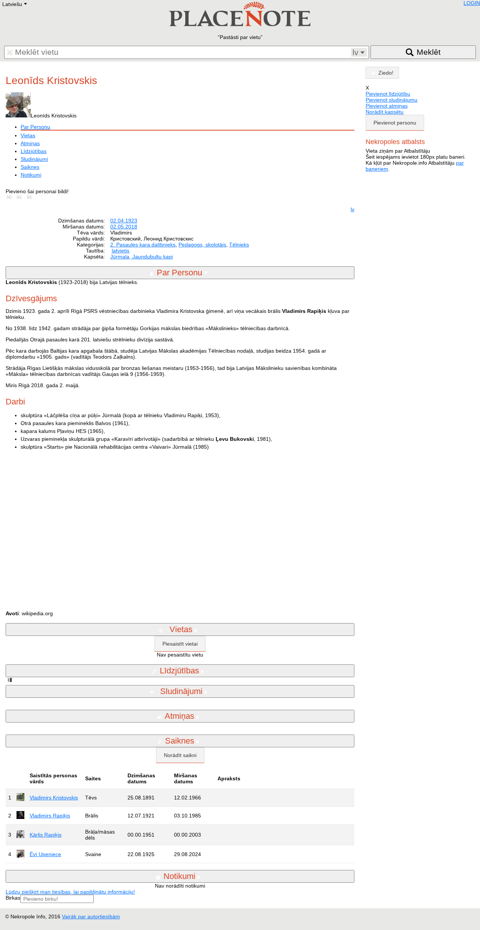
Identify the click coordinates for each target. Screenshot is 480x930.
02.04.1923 (123, 221)
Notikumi (31, 175)
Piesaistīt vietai (180, 644)
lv (352, 209)
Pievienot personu (395, 123)
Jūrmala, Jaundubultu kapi (141, 257)
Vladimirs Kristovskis (54, 798)
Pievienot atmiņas (387, 106)
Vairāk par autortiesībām (91, 916)
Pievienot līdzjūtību (388, 94)
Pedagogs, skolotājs (202, 245)
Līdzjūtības (33, 151)
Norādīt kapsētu (385, 112)
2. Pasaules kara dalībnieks (143, 245)
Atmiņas (30, 143)
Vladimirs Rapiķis (50, 816)
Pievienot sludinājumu (391, 100)
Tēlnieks (239, 245)
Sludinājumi (34, 159)
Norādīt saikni (180, 755)
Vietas (28, 135)
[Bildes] (10, 197)
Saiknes (30, 167)
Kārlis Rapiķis (46, 835)
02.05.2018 (123, 227)
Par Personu (35, 127)
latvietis (120, 251)
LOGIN (472, 3)
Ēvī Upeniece (45, 854)
